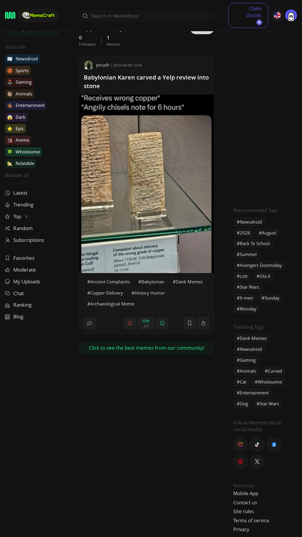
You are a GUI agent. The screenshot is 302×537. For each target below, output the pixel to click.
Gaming (19, 82)
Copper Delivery (106, 293)
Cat (243, 382)
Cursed (275, 371)
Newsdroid (22, 59)
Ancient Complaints (110, 282)
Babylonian (152, 282)
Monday (248, 309)
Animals (19, 94)
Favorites (24, 258)
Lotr (244, 276)
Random (23, 228)
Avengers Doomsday (261, 265)
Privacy (241, 529)
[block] (203, 323)
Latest (20, 192)
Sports (18, 70)
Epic (15, 128)
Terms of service (251, 520)
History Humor (149, 293)
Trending (23, 204)
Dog (244, 404)
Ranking (22, 304)
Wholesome (23, 152)
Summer (248, 254)
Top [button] (17, 216)
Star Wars (249, 287)
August (269, 233)
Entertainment (26, 105)
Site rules (243, 511)
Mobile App (245, 493)
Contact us (245, 502)
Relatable (20, 163)
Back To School (255, 243)
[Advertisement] (260, 110)
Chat (18, 293)
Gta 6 (265, 276)
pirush (102, 65)
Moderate (24, 269)
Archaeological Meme (112, 304)
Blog (18, 316)
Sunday (272, 298)
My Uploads (26, 281)
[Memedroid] (10, 15)
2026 (245, 233)
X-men (246, 298)
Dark (16, 117)
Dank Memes (189, 282)
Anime (18, 140)
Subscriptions (28, 240)
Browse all (17, 175)
